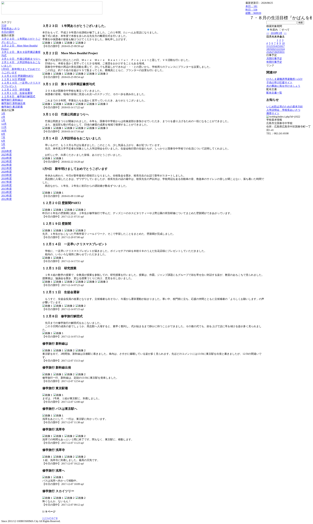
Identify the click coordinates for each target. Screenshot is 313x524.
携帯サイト (272, 113)
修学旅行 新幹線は (12, 99)
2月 (3, 117)
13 (273, 46)
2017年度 (6, 182)
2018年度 (6, 178)
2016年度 (6, 185)
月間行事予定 (274, 58)
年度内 (274, 29)
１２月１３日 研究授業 (15, 89)
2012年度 (6, 199)
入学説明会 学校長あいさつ (283, 110)
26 (270, 52)
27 (273, 52)
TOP (3, 25)
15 (278, 46)
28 (275, 52)
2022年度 (6, 164)
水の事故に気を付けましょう (283, 85)
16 (280, 46)
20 (273, 49)
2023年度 (6, 161)
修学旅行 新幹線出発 (13, 103)
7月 (3, 137)
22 (278, 49)
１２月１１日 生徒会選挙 (17, 93)
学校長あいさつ (10, 28)
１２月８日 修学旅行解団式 (18, 96)
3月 (3, 113)
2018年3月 (276, 33)
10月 (4, 130)
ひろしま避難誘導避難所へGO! (284, 79)
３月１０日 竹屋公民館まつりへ (20, 58)
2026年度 (6, 151)
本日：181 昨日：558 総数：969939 (253, 9)
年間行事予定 (274, 62)
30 (280, 52)
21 (275, 49)
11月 (4, 127)
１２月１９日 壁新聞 (13, 79)
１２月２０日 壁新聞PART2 (17, 76)
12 (270, 46)
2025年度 (6, 154)
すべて (286, 29)
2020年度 (6, 171)
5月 (3, 144)
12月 (4, 123)
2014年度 (6, 192)
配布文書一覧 (274, 92)
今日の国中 (7, 32)
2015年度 (6, 188)
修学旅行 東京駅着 (12, 106)
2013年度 (6, 195)
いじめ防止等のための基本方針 (284, 106)
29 (278, 52)
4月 (3, 147)
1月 (3, 120)
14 (275, 46)
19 (270, 49)
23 (280, 49)
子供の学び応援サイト (279, 82)
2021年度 (6, 168)
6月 (3, 141)
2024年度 (6, 158)
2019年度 (6, 175)
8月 (3, 134)
